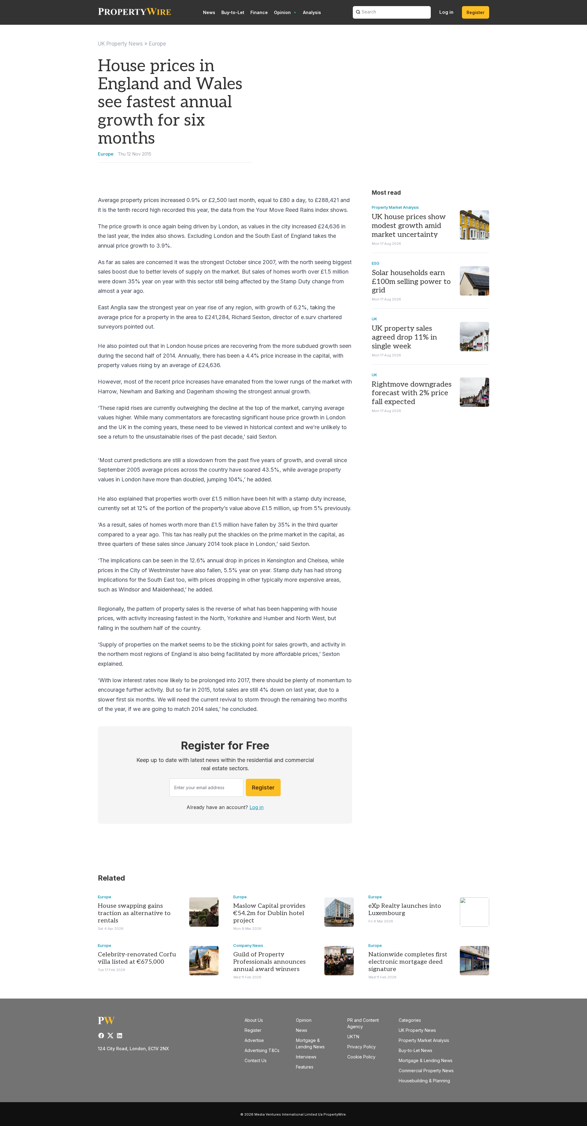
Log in (446, 12)
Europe (157, 44)
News (209, 12)
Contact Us (256, 1060)
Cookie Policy (361, 1056)
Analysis (312, 12)
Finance (259, 12)
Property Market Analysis (395, 207)
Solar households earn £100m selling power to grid (411, 281)
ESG (375, 263)
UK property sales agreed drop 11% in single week (404, 337)
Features (304, 1066)
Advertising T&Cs (262, 1050)
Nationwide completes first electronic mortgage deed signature (407, 962)
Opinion (282, 12)
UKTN (353, 1036)
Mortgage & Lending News (425, 1060)
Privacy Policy (361, 1046)
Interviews (306, 1056)
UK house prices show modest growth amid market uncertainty (409, 225)
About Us (254, 1020)
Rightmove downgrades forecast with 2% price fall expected (412, 393)
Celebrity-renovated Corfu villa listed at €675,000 (137, 958)
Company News (248, 945)
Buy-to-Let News (415, 1050)
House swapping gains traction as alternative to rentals (134, 913)
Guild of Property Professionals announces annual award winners (269, 962)
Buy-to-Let (232, 12)
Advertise (254, 1040)
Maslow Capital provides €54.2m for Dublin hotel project (269, 913)
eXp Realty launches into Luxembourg (404, 909)
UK (374, 318)
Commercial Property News (426, 1070)
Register (476, 12)
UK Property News (120, 44)
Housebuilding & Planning (424, 1080)
